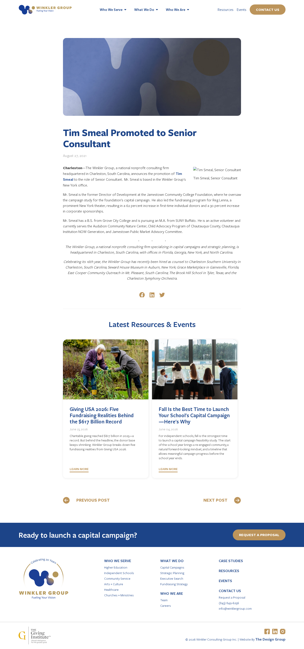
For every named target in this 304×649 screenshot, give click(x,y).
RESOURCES (229, 570)
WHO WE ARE (171, 593)
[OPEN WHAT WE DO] (157, 9)
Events (241, 9)
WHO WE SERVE (117, 560)
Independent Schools (119, 573)
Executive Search (171, 578)
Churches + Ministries (119, 595)
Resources (225, 9)
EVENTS (225, 580)
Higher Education (115, 567)
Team (164, 600)
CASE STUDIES (231, 560)
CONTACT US (230, 590)
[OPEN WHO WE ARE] (188, 9)
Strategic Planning (172, 573)
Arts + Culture (113, 584)
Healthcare (111, 589)
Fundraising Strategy (174, 584)
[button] (142, 295)
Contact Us (267, 9)
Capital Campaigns (172, 567)
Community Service (117, 578)
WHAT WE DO (172, 560)
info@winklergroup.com (235, 608)
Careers (165, 605)
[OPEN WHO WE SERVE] (125, 9)
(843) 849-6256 (229, 603)
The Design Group (270, 639)
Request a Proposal (232, 597)
